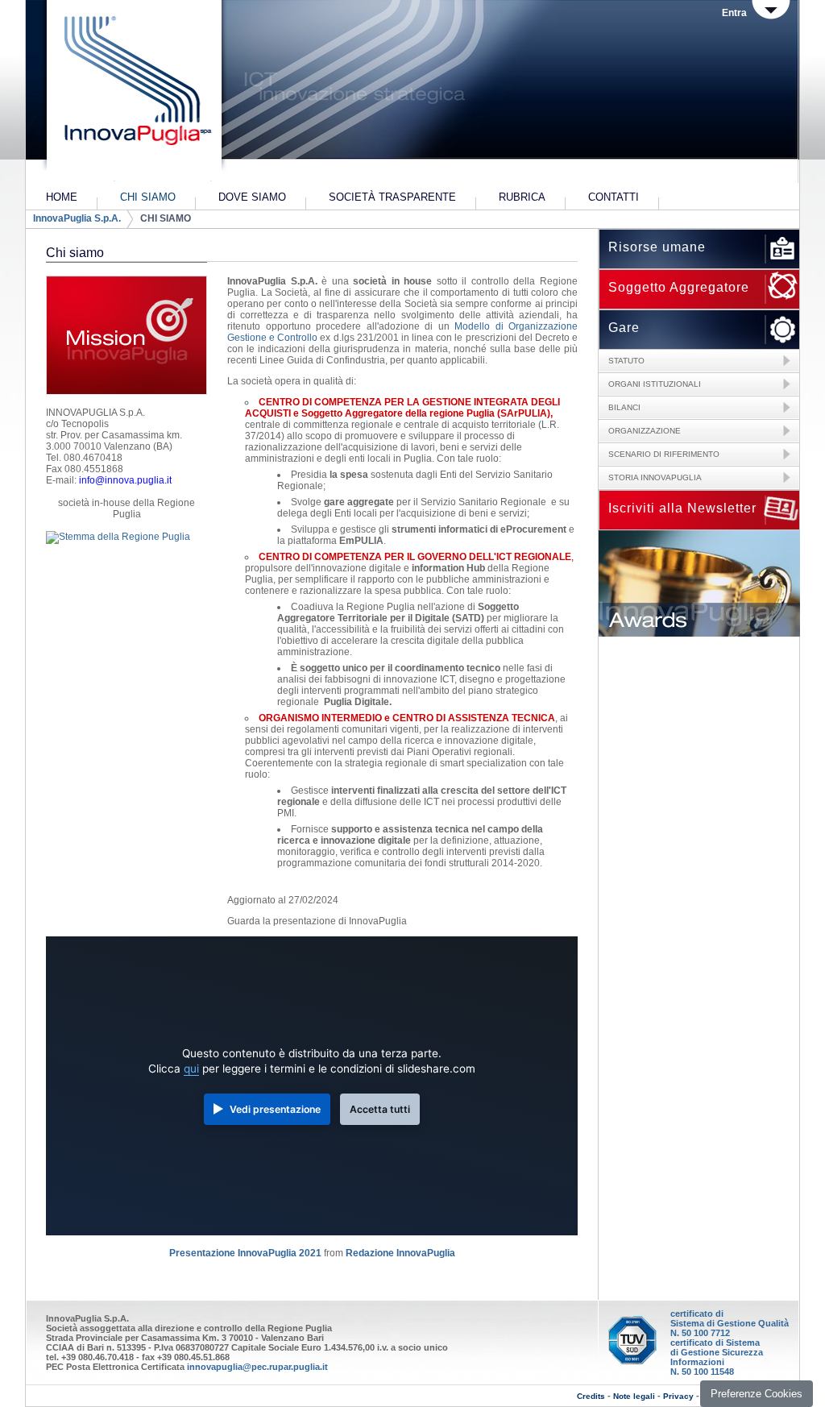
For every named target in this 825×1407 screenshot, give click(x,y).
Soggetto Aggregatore (678, 287)
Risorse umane (657, 247)
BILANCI (624, 407)
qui (191, 1068)
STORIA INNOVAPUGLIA (655, 477)
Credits (591, 1396)
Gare (624, 327)
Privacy (678, 1396)
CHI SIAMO (165, 218)
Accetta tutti (380, 1109)
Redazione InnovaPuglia (400, 1253)
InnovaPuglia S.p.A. (77, 218)
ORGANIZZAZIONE (644, 430)
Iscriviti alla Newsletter (682, 508)
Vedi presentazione (275, 1109)
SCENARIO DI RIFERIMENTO (663, 454)
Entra (734, 13)
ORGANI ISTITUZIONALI (654, 384)
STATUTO (626, 360)
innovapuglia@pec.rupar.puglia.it (257, 1367)
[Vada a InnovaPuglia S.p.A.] (132, 92)
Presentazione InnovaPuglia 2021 (245, 1253)
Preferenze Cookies (756, 1394)
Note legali (634, 1396)
